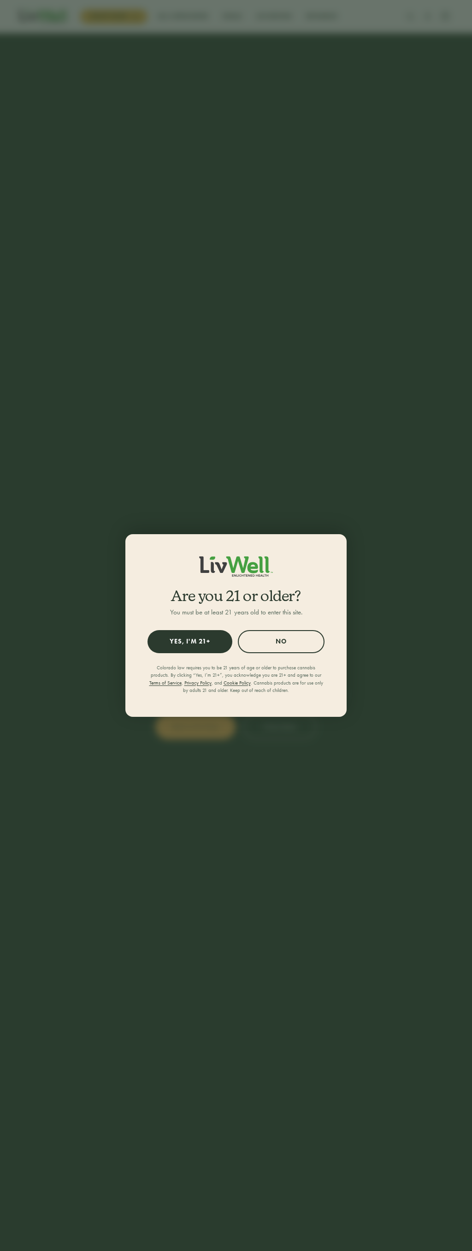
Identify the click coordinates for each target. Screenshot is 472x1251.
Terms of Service (165, 683)
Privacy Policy (198, 683)
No (281, 641)
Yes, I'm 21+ (190, 641)
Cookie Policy (237, 683)
